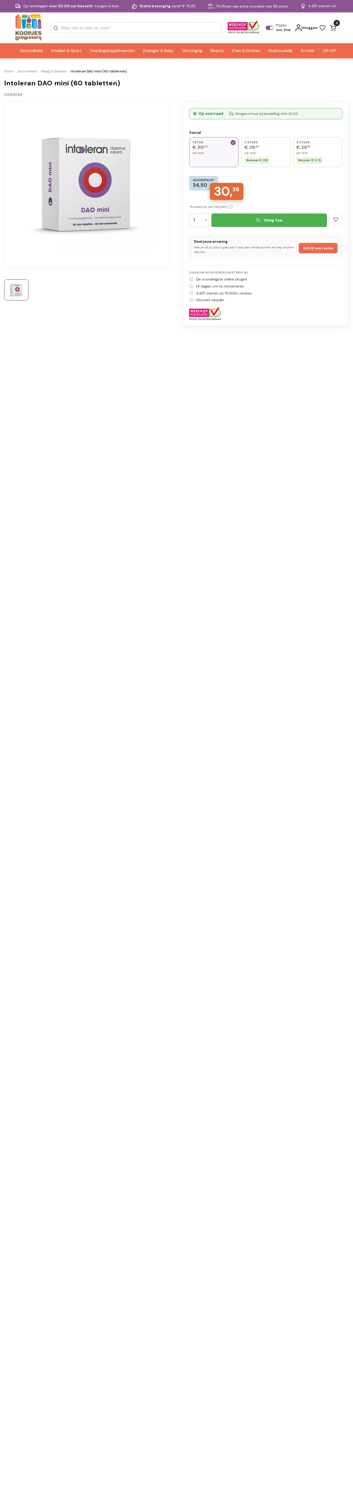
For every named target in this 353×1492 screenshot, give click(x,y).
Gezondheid (27, 71)
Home (8, 71)
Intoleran (13, 94)
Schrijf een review (318, 248)
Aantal (195, 132)
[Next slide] (168, 186)
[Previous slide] (6, 186)
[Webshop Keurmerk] (243, 28)
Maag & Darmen (54, 71)
